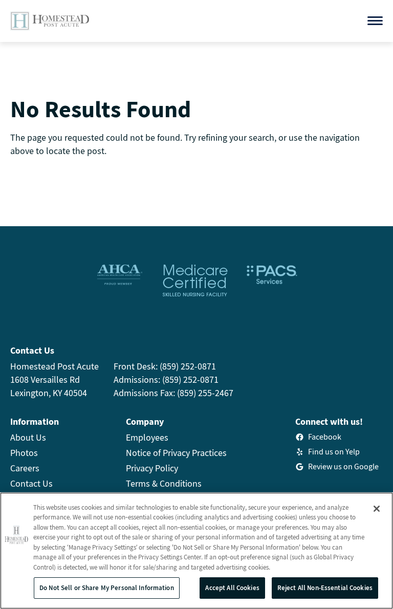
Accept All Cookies (232, 587)
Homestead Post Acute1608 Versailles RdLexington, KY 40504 (54, 379)
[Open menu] (375, 20)
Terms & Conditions (164, 483)
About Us (28, 437)
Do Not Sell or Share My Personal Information (106, 587)
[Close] (376, 508)
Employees (147, 437)
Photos (24, 453)
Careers (24, 468)
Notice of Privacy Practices (176, 453)
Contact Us (31, 483)
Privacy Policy (152, 468)
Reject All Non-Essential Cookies (325, 587)
